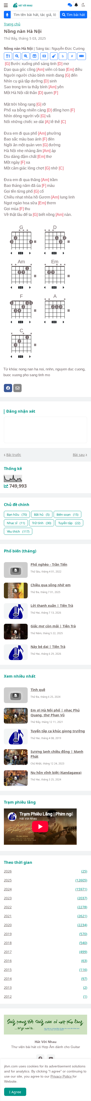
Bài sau (79, 454)
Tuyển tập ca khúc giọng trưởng (58, 731)
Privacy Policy (61, 1076)
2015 (45, 969)
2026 (45, 871)
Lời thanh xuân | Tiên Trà (52, 605)
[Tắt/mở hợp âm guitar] (81, 56)
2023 (45, 898)
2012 (45, 996)
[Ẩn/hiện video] (44, 56)
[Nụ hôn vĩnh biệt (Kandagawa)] (16, 778)
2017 (45, 951)
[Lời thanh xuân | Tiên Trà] (16, 611)
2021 (45, 916)
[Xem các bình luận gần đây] (69, 4)
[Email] (17, 388)
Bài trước (13, 454)
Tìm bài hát (75, 14)
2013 (45, 987)
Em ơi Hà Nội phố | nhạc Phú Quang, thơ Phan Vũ (55, 712)
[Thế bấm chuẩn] (20, 253)
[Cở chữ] (8, 56)
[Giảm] (17, 56)
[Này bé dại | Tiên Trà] (16, 652)
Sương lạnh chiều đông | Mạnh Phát (57, 754)
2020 (45, 925)
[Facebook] (8, 388)
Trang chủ (12, 24)
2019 (45, 934)
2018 (45, 942)
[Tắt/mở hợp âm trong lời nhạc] (54, 56)
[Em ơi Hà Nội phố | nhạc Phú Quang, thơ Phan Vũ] (16, 716)
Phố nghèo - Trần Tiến (49, 564)
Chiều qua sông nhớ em (51, 585)
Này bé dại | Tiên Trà (48, 646)
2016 (45, 960)
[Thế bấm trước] (11, 253)
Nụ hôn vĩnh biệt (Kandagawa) (56, 772)
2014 (45, 978)
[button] (6, 5)
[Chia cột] (34, 56)
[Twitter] (27, 388)
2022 (45, 907)
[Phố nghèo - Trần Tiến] (16, 570)
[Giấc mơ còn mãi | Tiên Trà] (16, 631)
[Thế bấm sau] (30, 253)
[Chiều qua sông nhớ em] (16, 590)
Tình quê (38, 689)
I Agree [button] (15, 1092)
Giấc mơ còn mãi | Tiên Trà (53, 626)
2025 (45, 880)
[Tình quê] (16, 695)
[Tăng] (26, 56)
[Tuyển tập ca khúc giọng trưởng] (16, 736)
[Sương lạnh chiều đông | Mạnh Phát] (16, 757)
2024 (45, 889)
